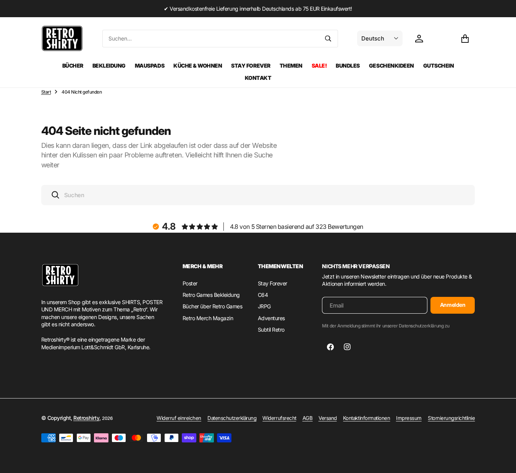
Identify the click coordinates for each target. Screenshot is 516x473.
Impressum (409, 418)
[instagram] (347, 347)
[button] (465, 38)
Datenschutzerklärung (231, 418)
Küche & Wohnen (197, 65)
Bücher (72, 65)
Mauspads (149, 65)
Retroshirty (86, 418)
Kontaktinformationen (366, 418)
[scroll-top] (503, 460)
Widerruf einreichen (179, 418)
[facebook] (330, 347)
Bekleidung (109, 65)
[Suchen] (328, 38)
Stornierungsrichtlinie (451, 418)
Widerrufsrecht (279, 418)
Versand (328, 418)
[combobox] (211, 38)
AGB (307, 418)
